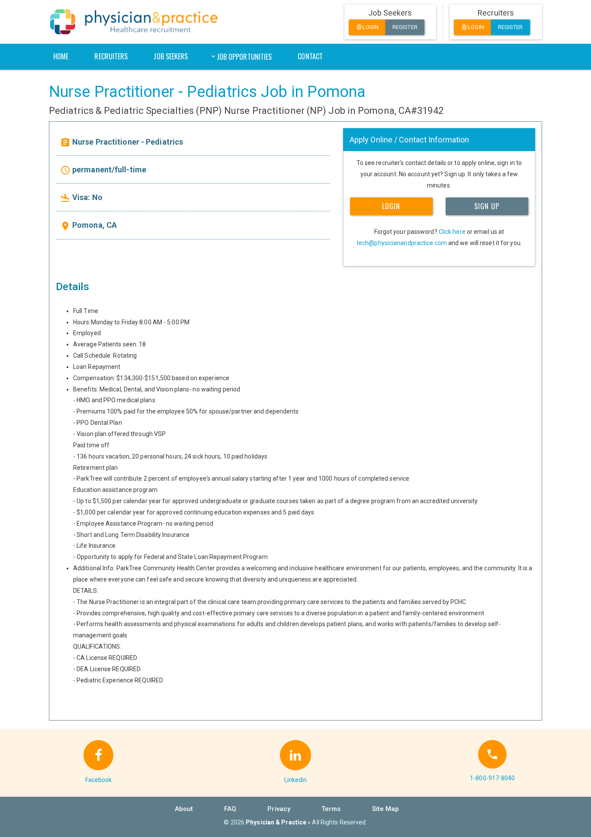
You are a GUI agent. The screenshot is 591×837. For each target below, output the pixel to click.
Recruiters (111, 56)
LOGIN (391, 206)
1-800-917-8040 (492, 778)
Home (60, 56)
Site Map (385, 809)
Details (72, 287)
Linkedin (295, 779)
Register (405, 27)
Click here (452, 231)
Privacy (278, 809)
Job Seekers (171, 56)
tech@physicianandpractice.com (402, 242)
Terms (331, 809)
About (184, 809)
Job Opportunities (244, 57)
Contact (310, 56)
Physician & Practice (276, 822)
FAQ (230, 809)
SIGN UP (486, 206)
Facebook (98, 779)
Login (367, 27)
